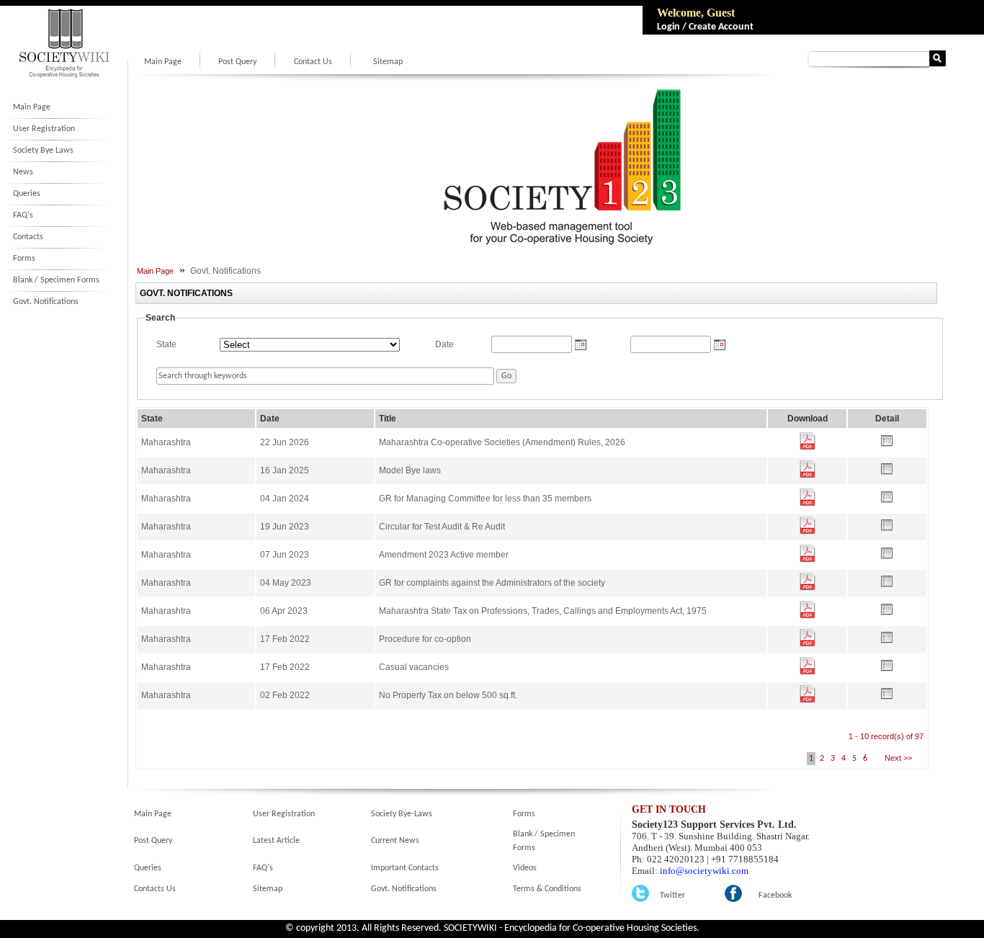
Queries (26, 193)
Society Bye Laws (43, 150)
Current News (395, 840)
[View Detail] (887, 444)
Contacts (28, 237)
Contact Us (313, 62)
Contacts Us (155, 889)
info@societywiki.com (704, 870)
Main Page (31, 107)
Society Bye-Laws (401, 814)
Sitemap (388, 62)
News (23, 172)
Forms (24, 258)
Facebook (775, 895)
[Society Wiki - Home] (64, 77)
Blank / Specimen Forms (56, 280)
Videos (525, 868)
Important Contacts (405, 868)
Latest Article (276, 840)
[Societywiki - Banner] (557, 244)
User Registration (44, 129)
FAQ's (23, 215)
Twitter (672, 895)
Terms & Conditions (547, 889)
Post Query (237, 62)
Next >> (897, 758)
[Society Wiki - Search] (937, 64)
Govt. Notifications (46, 302)
